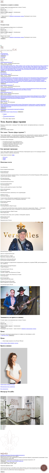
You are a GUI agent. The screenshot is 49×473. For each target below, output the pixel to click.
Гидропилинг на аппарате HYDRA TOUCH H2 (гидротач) (13, 88)
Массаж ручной (7, 106)
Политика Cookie (21, 469)
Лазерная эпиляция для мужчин (11, 82)
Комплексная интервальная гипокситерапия (17, 97)
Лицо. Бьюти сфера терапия (7, 65)
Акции (7, 111)
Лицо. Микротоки (42, 66)
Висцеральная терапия (5, 98)
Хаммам (2, 106)
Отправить (3, 38)
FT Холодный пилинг (9, 80)
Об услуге (5, 157)
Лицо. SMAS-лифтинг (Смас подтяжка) (21, 65)
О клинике (3, 57)
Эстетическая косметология (7, 85)
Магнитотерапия (4, 97)
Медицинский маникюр (6, 104)
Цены (4, 111)
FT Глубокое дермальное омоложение (21, 78)
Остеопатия (33, 97)
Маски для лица (27, 89)
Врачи (2, 111)
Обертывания (25, 104)
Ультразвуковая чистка (31, 88)
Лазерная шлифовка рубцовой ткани (15, 81)
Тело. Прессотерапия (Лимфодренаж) (13, 70)
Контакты (15, 111)
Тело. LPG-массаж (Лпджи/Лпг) (28, 69)
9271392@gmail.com (18, 461)
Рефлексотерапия (21, 98)
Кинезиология (14, 98)
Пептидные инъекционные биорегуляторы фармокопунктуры (28, 95)
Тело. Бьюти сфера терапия (29, 68)
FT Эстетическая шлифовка (35, 78)
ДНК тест (44, 95)
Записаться (3, 17)
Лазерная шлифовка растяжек (29, 81)
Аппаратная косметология (6, 62)
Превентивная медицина (6, 92)
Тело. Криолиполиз (9, 69)
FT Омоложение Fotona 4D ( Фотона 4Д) (20, 77)
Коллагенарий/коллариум (21, 105)
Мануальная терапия (40, 97)
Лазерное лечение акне (19, 80)
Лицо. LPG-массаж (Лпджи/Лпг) (15, 66)
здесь (13, 155)
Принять (2, 471)
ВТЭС (29, 97)
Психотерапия (4, 109)
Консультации (4, 72)
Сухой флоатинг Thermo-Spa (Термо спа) (36, 105)
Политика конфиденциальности (18, 455)
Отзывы (11, 111)
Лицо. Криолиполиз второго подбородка (39, 65)
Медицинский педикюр (16, 104)
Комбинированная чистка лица (17, 89)
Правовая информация (6, 455)
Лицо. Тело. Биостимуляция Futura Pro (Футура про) (12, 68)
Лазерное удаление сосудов (30, 80)
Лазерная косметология (6, 74)
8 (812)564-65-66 (4, 53)
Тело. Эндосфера (17, 69)
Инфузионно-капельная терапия (8, 95)
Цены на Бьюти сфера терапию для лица (9, 343)
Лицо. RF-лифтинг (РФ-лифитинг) (30, 66)
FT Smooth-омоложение (6, 77)
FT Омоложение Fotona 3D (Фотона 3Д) (37, 77)
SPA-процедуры (4, 100)
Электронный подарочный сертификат (15, 109)
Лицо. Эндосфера (4, 66)
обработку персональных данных (17, 16)
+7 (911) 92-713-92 (4, 54)
